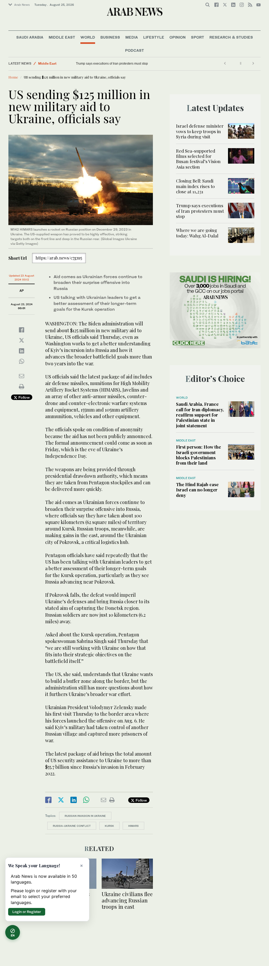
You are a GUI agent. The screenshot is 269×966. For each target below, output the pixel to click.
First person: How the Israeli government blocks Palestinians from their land (198, 455)
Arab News (22, 5)
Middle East (62, 37)
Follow (23, 397)
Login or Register (26, 912)
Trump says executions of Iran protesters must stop (112, 63)
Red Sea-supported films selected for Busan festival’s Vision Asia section (198, 159)
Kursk (109, 825)
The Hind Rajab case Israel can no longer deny (197, 489)
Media (131, 37)
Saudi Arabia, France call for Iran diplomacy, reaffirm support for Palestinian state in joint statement (200, 414)
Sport (197, 37)
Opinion (177, 37)
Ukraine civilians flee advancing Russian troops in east (127, 900)
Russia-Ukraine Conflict (72, 825)
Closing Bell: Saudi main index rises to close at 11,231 (195, 186)
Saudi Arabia (29, 37)
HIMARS (133, 825)
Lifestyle (153, 37)
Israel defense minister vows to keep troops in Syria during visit (200, 131)
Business (110, 37)
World (87, 37)
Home (13, 77)
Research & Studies (231, 37)
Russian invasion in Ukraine (85, 815)
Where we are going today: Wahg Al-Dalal (197, 232)
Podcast (134, 50)
